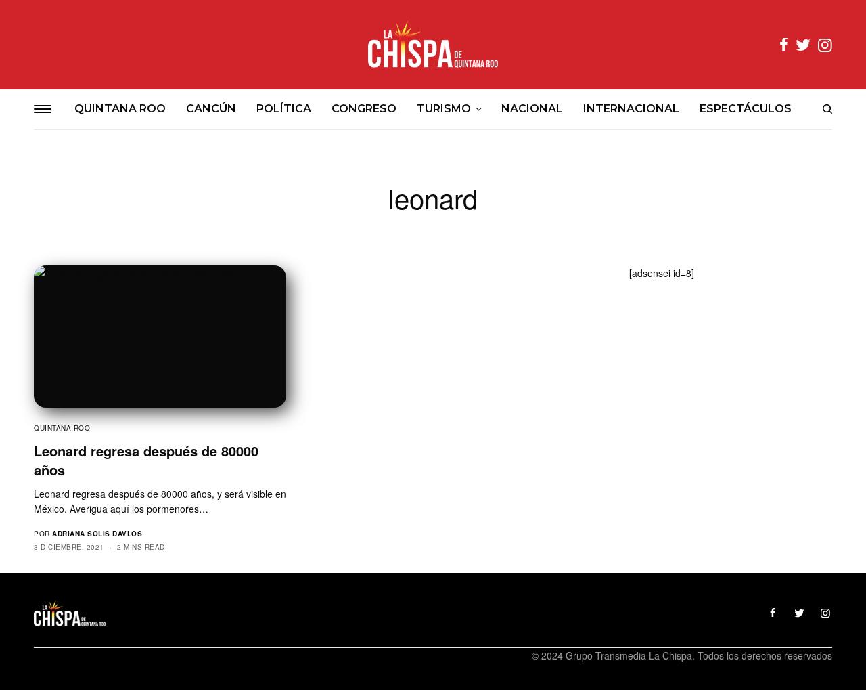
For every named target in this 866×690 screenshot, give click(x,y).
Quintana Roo (62, 428)
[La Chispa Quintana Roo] (432, 44)
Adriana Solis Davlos (97, 533)
